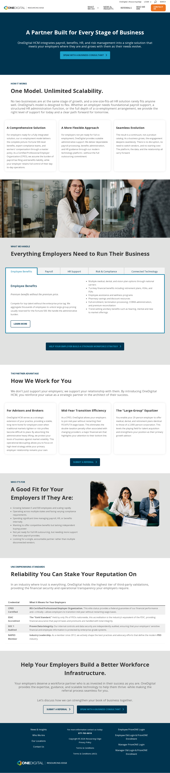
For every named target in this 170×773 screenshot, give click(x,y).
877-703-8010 (85, 733)
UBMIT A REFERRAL (83, 462)
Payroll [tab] (49, 271)
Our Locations (39, 741)
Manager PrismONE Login (131, 744)
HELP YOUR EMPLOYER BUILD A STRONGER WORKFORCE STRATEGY (83, 346)
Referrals (126, 7)
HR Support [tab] (74, 271)
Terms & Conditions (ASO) (85, 753)
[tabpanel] (85, 304)
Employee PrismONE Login (131, 729)
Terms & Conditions (85, 748)
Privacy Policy (85, 742)
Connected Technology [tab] (144, 271)
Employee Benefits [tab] (21, 271)
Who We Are (140, 7)
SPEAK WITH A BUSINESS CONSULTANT (83, 55)
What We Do (91, 7)
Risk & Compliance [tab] (106, 271)
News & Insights (108, 7)
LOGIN (146, 2)
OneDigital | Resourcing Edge (130, 2)
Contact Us (158, 8)
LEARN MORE (20, 323)
